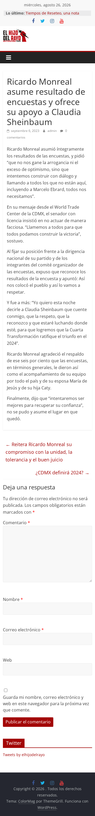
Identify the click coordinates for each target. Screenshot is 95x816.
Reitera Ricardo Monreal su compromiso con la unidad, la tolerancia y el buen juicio (39, 452)
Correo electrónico (23, 630)
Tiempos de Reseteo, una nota (52, 13)
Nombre (13, 599)
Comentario (16, 523)
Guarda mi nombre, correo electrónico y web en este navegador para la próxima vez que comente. (46, 703)
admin (53, 130)
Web (7, 660)
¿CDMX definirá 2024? (62, 472)
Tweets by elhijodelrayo (24, 754)
